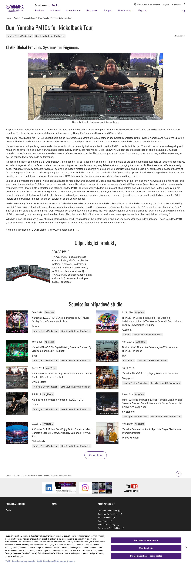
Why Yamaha (125, 10)
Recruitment (103, 521)
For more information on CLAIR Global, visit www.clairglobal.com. (40, 229)
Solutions (55, 10)
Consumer (176, 4)
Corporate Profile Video (108, 514)
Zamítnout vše (146, 548)
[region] (95, 547)
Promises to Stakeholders (109, 528)
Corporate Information (107, 510)
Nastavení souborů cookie (146, 540)
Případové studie (28, 18)
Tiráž (8, 561)
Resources (92, 10)
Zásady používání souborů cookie (59, 561)
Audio (54, 5)
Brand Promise (104, 517)
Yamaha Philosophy (106, 524)
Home (8, 18)
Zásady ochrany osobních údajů (27, 561)
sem (66, 553)
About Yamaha (104, 503)
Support (108, 10)
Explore (142, 10)
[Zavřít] (186, 547)
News (54, 503)
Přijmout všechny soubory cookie (146, 555)
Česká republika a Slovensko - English (153, 4)
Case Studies (73, 10)
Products (39, 10)
